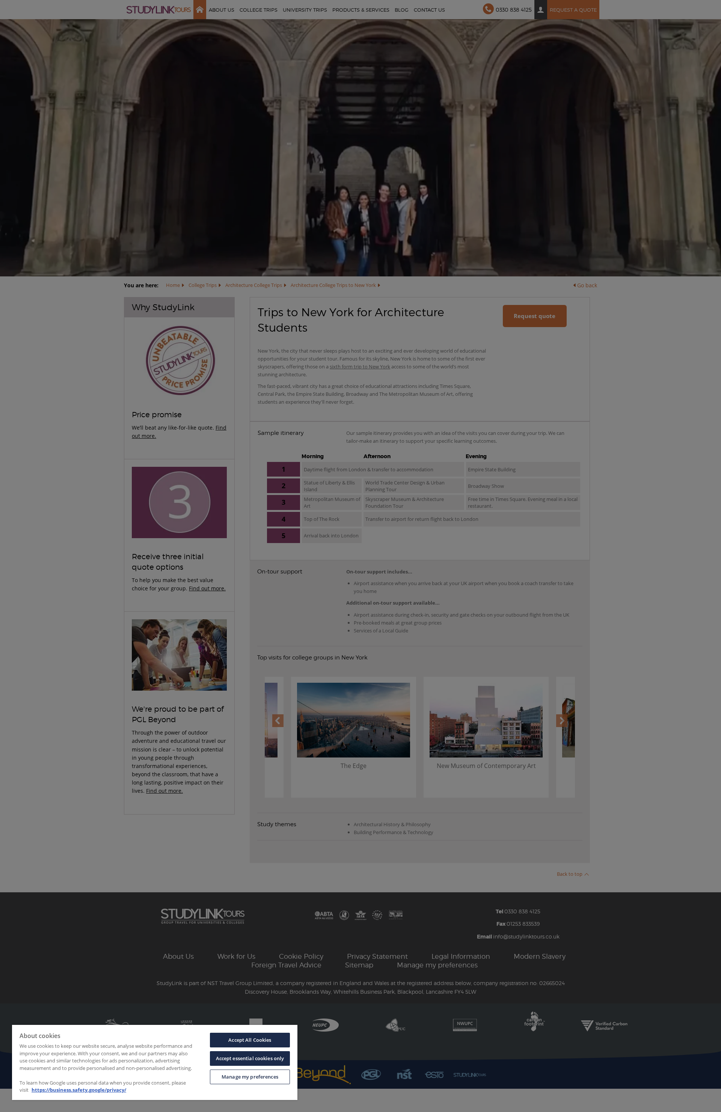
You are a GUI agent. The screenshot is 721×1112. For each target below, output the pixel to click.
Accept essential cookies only (250, 1058)
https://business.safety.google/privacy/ (79, 1089)
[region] (154, 1062)
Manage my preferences (250, 1076)
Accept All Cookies (249, 1040)
